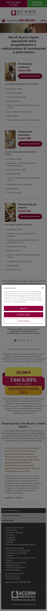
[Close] (42, 288)
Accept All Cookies (23, 315)
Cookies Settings (23, 321)
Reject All (23, 308)
